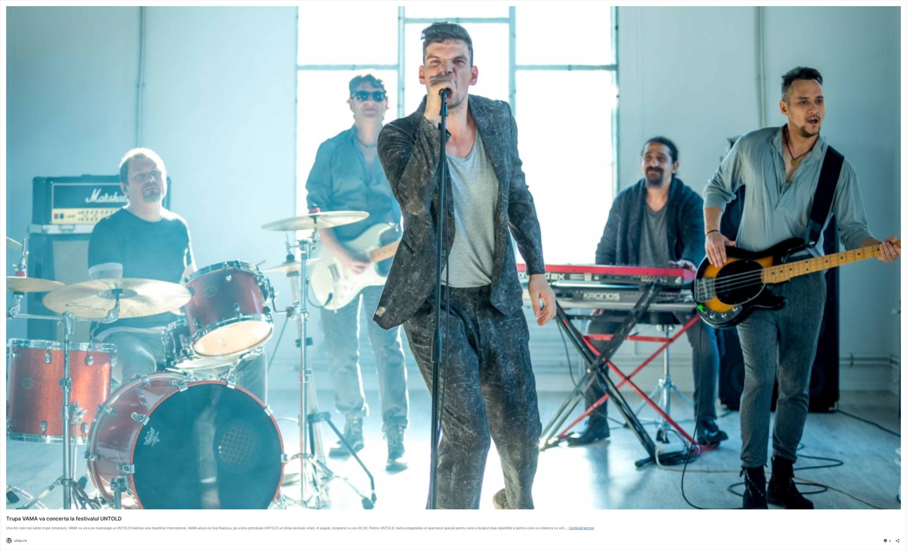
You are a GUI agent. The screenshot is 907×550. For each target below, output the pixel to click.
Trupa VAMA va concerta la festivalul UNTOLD (64, 519)
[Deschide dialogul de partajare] (897, 539)
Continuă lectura (581, 528)
